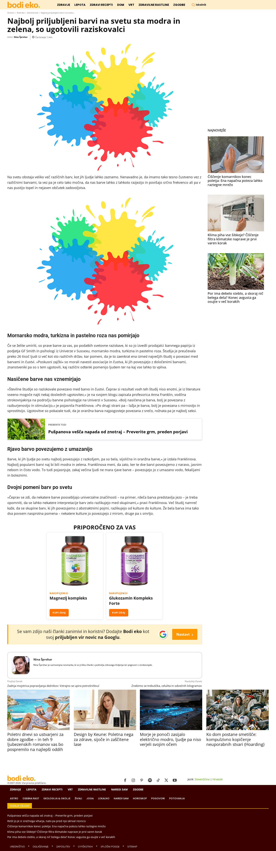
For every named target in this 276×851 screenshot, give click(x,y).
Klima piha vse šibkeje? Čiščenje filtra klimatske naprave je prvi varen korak (233, 239)
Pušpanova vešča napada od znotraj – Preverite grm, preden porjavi (118, 431)
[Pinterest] (142, 780)
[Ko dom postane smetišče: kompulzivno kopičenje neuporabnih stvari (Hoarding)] (237, 710)
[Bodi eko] (23, 5)
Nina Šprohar (21, 37)
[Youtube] (175, 780)
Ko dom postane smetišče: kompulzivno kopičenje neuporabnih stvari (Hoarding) (235, 739)
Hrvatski (218, 779)
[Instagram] (133, 780)
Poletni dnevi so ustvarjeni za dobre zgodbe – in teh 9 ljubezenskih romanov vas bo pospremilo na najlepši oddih (35, 741)
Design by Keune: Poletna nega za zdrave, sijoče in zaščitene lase (103, 739)
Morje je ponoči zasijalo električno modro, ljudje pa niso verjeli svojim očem (170, 739)
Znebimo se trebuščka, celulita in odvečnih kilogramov (166, 686)
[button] (199, 4)
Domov (10, 12)
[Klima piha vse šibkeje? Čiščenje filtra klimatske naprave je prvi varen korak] (236, 213)
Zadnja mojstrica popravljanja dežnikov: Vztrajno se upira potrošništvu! (53, 686)
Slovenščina (202, 779)
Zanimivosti (32, 12)
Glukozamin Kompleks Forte (131, 601)
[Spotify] (150, 780)
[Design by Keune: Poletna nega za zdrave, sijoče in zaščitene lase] (105, 710)
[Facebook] (125, 780)
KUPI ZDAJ (59, 612)
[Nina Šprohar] (20, 665)
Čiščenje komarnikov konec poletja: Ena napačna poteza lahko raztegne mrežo (235, 180)
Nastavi (184, 634)
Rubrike (21, 12)
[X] (166, 780)
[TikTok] (158, 780)
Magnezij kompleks (68, 598)
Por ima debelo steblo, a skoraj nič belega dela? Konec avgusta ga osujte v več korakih (235, 297)
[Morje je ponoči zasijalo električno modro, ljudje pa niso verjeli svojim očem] (171, 710)
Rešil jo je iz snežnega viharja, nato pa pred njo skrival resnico (46, 821)
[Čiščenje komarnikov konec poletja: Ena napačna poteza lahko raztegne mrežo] (236, 154)
